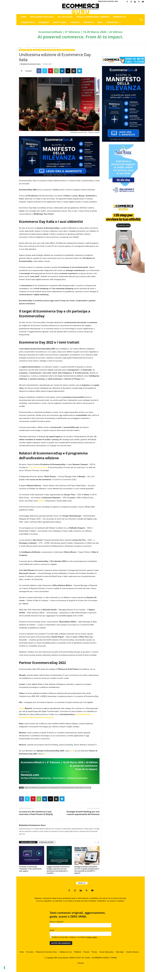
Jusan (21, 708)
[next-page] (98, 842)
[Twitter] (138, 2)
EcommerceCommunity (43, 717)
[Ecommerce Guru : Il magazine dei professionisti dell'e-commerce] (80, 9)
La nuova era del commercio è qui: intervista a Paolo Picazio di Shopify (36, 812)
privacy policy (92, 937)
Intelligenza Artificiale (42, 17)
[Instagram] (131, 2)
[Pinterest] (50, 70)
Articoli (27, 47)
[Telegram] (79, 70)
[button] (141, 20)
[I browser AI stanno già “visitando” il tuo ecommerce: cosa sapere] (31, 855)
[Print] (73, 70)
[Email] (67, 70)
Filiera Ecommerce (39, 50)
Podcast (86, 952)
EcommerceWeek (83, 714)
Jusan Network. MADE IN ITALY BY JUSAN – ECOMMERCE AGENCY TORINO (87, 958)
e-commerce (29, 787)
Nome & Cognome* (57, 922)
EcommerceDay (60, 787)
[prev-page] (95, 842)
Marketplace (119, 17)
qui (71, 751)
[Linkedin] (135, 2)
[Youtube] (142, 2)
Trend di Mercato (68, 50)
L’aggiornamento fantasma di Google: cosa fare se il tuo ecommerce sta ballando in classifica (58, 869)
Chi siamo (30, 952)
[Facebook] (127, 2)
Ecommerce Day (49, 787)
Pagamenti (44, 22)
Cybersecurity (28, 22)
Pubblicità (77, 952)
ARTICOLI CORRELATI (28, 842)
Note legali (120, 952)
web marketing (85, 787)
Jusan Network (34, 467)
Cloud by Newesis (132, 952)
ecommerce (38, 787)
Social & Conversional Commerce (93, 17)
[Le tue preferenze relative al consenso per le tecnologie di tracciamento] (4, 967)
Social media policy (106, 952)
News (100, 22)
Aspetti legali (60, 22)
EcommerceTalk (25, 717)
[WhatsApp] (56, 70)
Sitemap (80, 963)
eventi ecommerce (73, 787)
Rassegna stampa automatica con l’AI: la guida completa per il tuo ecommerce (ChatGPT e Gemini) (86, 869)
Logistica (75, 22)
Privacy (94, 952)
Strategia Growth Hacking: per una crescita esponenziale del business (83, 812)
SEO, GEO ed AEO (65, 17)
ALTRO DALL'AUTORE (46, 842)
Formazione (112, 22)
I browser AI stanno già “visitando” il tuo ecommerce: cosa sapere (30, 868)
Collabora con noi (65, 952)
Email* (52, 930)
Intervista (89, 22)
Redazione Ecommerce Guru (30, 64)
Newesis (44, 467)
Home (23, 17)
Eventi (29, 50)
